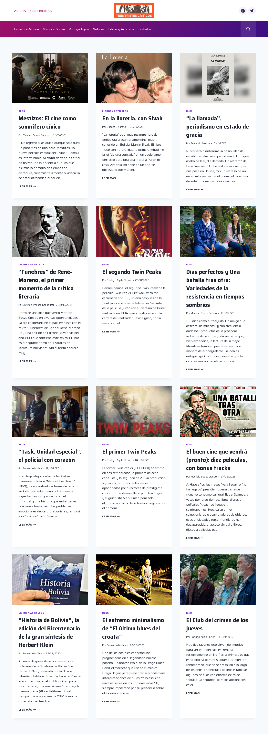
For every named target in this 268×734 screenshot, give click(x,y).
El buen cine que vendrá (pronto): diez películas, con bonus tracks (216, 459)
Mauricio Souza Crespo (36, 135)
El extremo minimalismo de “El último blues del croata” (133, 628)
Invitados (144, 29)
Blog (21, 111)
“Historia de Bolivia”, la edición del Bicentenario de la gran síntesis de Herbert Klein (49, 632)
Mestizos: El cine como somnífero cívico (47, 122)
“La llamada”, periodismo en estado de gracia (217, 126)
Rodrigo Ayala (79, 29)
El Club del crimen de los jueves (217, 624)
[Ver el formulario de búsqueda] (248, 29)
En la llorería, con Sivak (132, 118)
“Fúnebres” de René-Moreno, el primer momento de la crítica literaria (46, 284)
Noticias (99, 29)
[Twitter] (252, 11)
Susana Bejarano (116, 127)
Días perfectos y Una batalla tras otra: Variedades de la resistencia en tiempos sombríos (215, 288)
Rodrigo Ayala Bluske (119, 280)
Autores (20, 10)
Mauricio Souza (54, 29)
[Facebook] (243, 11)
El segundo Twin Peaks (131, 271)
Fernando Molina (26, 29)
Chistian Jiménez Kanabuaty (39, 305)
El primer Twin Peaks (129, 451)
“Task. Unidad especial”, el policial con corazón (49, 455)
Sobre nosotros (41, 10)
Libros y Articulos (121, 29)
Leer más (27, 186)
